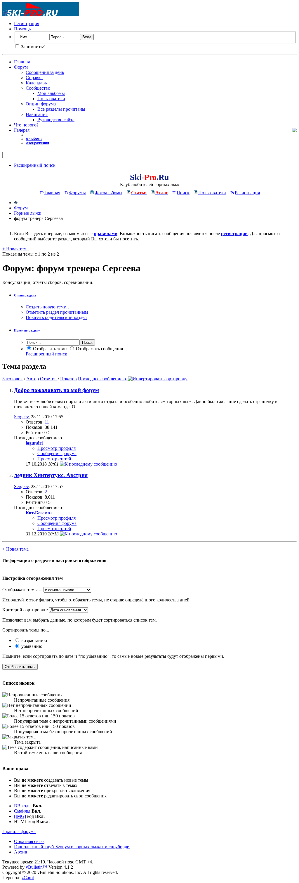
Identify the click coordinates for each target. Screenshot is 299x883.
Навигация (37, 114)
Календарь (36, 82)
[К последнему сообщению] (88, 464)
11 (47, 421)
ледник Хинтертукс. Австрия (51, 475)
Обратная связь (29, 841)
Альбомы (34, 139)
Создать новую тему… (48, 306)
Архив (20, 851)
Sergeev (21, 416)
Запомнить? (32, 46)
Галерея (21, 130)
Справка (34, 77)
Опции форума (41, 103)
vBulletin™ (36, 867)
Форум (21, 67)
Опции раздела (25, 295)
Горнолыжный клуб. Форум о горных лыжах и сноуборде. (72, 846)
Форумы (77, 192)
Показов (68, 378)
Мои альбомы (51, 93)
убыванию (31, 646)
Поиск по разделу (27, 330)
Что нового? (26, 124)
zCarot (28, 877)
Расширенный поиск (34, 165)
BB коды (23, 805)
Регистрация (26, 23)
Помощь (22, 28)
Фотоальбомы (108, 192)
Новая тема (15, 248)
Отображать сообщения (99, 348)
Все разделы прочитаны (61, 109)
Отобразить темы (49, 348)
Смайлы (22, 811)
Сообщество (38, 88)
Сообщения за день (45, 72)
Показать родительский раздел (56, 317)
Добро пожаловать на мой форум (56, 390)
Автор (32, 378)
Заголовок (12, 378)
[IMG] (20, 816)
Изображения (37, 143)
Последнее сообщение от (103, 378)
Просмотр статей (54, 458)
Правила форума (19, 831)
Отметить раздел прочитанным (57, 312)
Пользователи (51, 98)
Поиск (183, 192)
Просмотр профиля (56, 448)
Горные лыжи (27, 213)
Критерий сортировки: (25, 609)
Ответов (48, 378)
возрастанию (33, 640)
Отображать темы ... (22, 589)
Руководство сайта (55, 119)
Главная (22, 61)
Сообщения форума (57, 453)
